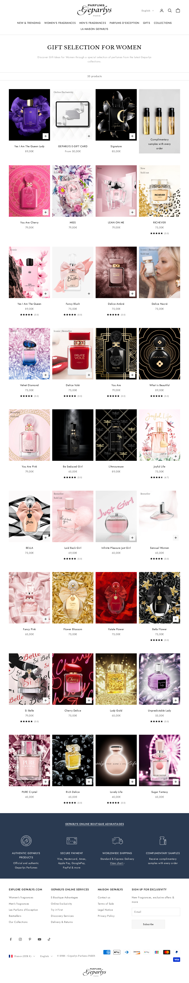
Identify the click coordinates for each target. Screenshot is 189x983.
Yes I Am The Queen (29, 304)
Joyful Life (159, 466)
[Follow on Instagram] (20, 939)
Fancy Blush (73, 304)
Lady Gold (116, 710)
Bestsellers (15, 916)
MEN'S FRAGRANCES (92, 23)
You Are (116, 385)
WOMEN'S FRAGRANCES (60, 23)
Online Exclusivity (61, 904)
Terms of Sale (106, 904)
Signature (116, 146)
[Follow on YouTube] (39, 939)
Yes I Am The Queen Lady (29, 146)
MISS (73, 222)
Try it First (57, 910)
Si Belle (29, 710)
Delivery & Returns (62, 922)
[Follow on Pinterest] (30, 939)
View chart (116, 863)
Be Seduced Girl (73, 466)
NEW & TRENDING (29, 23)
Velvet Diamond (29, 385)
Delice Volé (73, 385)
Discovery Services (62, 916)
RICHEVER (159, 222)
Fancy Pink (29, 629)
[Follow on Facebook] (11, 939)
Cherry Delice (73, 710)
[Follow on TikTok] (49, 939)
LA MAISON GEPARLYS (94, 29)
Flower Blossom (72, 629)
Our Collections (18, 922)
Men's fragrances (19, 904)
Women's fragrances (21, 897)
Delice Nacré (160, 304)
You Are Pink (29, 466)
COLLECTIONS (163, 23)
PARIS (91, 956)
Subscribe (148, 924)
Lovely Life (116, 792)
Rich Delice (73, 792)
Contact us (104, 897)
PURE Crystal (29, 792)
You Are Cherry (29, 222)
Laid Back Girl (72, 548)
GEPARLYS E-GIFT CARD (72, 146)
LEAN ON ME (116, 222)
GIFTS (146, 23)
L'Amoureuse (116, 466)
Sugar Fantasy (159, 792)
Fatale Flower (116, 629)
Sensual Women (159, 548)
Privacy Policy (106, 916)
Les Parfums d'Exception (23, 910)
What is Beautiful (160, 385)
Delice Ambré (116, 304)
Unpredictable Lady (159, 710)
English (146, 10)
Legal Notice (105, 910)
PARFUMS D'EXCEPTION (124, 23)
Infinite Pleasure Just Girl (116, 548)
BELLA (29, 548)
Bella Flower (159, 629)
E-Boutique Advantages (64, 897)
